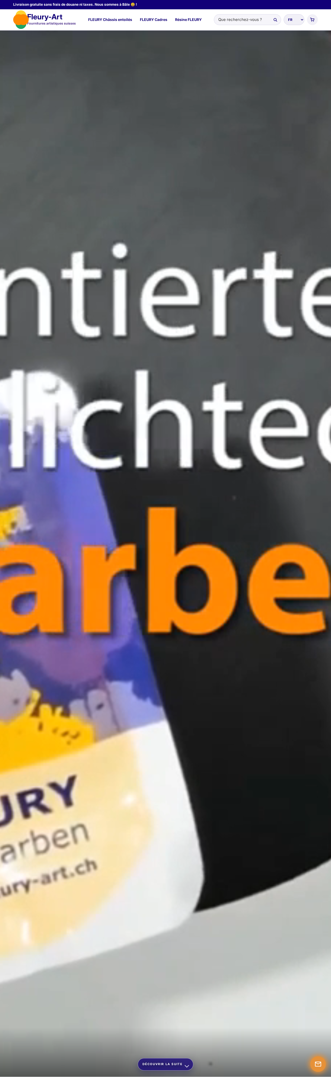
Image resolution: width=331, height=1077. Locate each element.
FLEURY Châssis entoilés (110, 19)
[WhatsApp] (318, 1064)
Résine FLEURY (188, 19)
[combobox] (247, 19)
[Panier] (312, 19)
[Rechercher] (275, 19)
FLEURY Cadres (153, 19)
